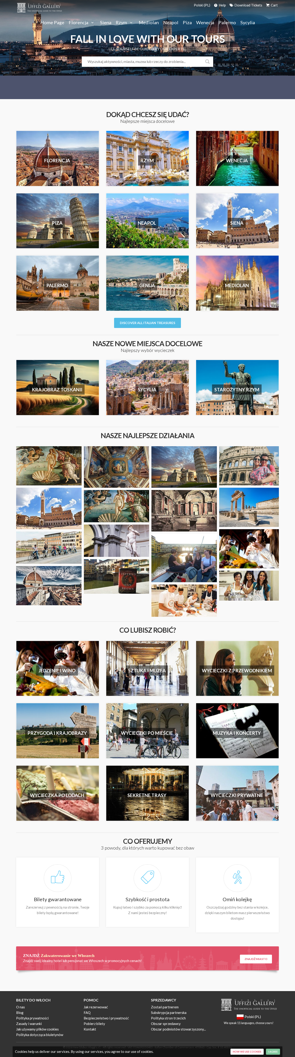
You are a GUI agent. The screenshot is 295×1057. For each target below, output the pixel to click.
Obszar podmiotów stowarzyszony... (178, 1029)
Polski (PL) (202, 5)
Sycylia (247, 22)
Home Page (52, 22)
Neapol (170, 22)
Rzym (122, 22)
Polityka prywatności (32, 1018)
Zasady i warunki (29, 1024)
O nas (20, 1007)
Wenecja (205, 22)
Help (222, 5)
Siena (105, 22)
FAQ (87, 1012)
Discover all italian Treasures (147, 323)
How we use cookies (247, 1051)
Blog (20, 1012)
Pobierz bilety (94, 1024)
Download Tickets (248, 5)
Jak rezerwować (96, 1007)
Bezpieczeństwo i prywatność (106, 1018)
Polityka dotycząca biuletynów (39, 1035)
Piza (187, 22)
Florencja (79, 22)
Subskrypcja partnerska (168, 1012)
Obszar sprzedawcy (166, 1024)
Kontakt (90, 1029)
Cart (274, 5)
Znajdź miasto (256, 959)
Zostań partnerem (165, 1007)
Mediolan (149, 22)
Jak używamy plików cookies (37, 1029)
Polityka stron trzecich (168, 1018)
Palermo (227, 22)
